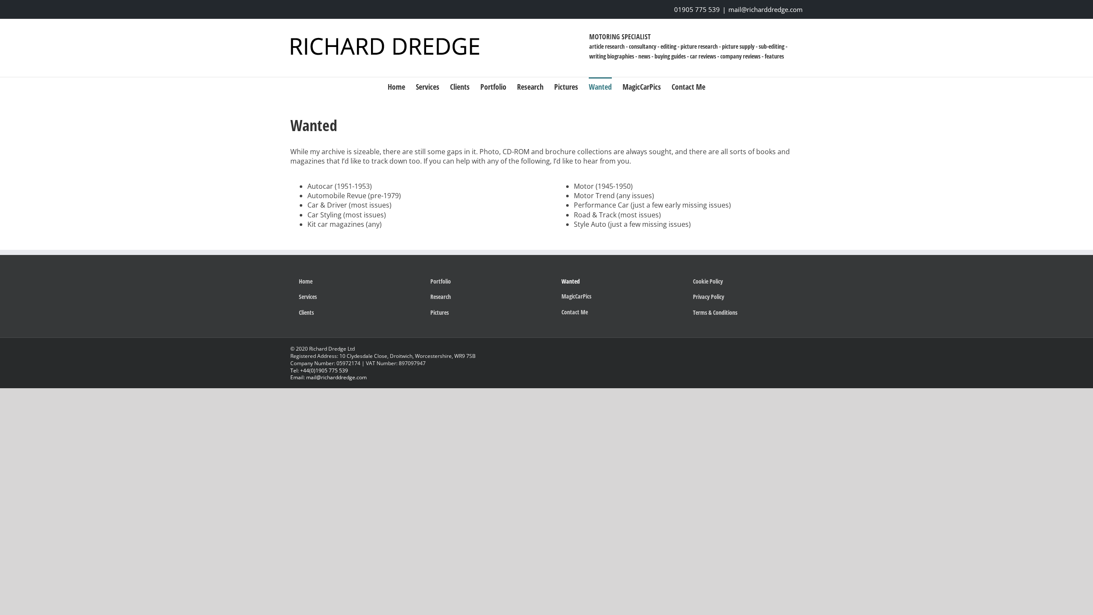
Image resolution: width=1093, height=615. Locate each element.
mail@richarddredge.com (765, 9)
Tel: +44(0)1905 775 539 (319, 370)
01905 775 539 (697, 9)
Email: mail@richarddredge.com (328, 377)
